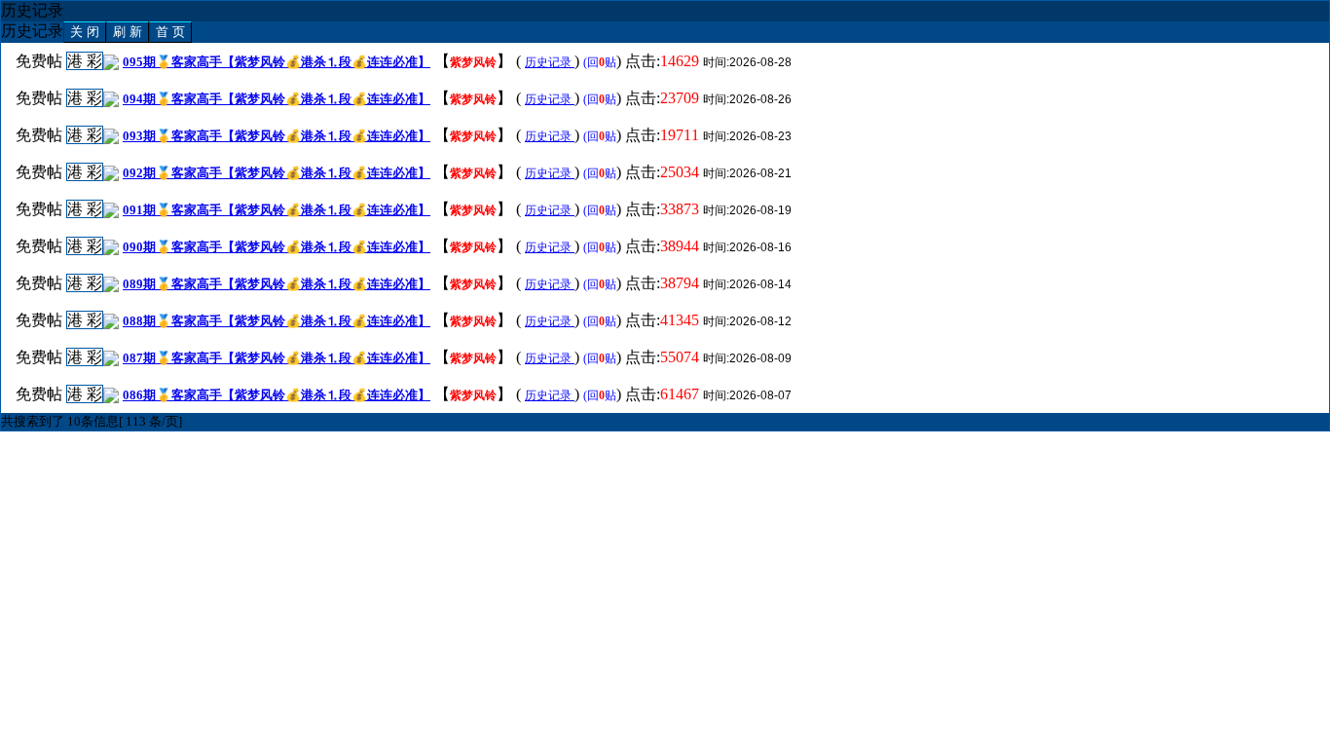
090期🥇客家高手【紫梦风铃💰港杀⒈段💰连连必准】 (276, 247)
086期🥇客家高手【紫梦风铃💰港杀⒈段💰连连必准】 (276, 395)
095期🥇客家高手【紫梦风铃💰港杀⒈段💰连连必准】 (276, 62)
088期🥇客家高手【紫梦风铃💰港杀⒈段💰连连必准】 (276, 321)
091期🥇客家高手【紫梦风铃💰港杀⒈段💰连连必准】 (276, 210)
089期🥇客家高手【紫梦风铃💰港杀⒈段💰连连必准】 (276, 284)
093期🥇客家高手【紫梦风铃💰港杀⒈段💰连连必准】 (276, 136)
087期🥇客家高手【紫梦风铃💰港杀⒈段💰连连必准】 (276, 358)
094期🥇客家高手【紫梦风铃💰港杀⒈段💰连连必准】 (276, 99)
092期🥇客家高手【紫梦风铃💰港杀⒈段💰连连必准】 (276, 173)
